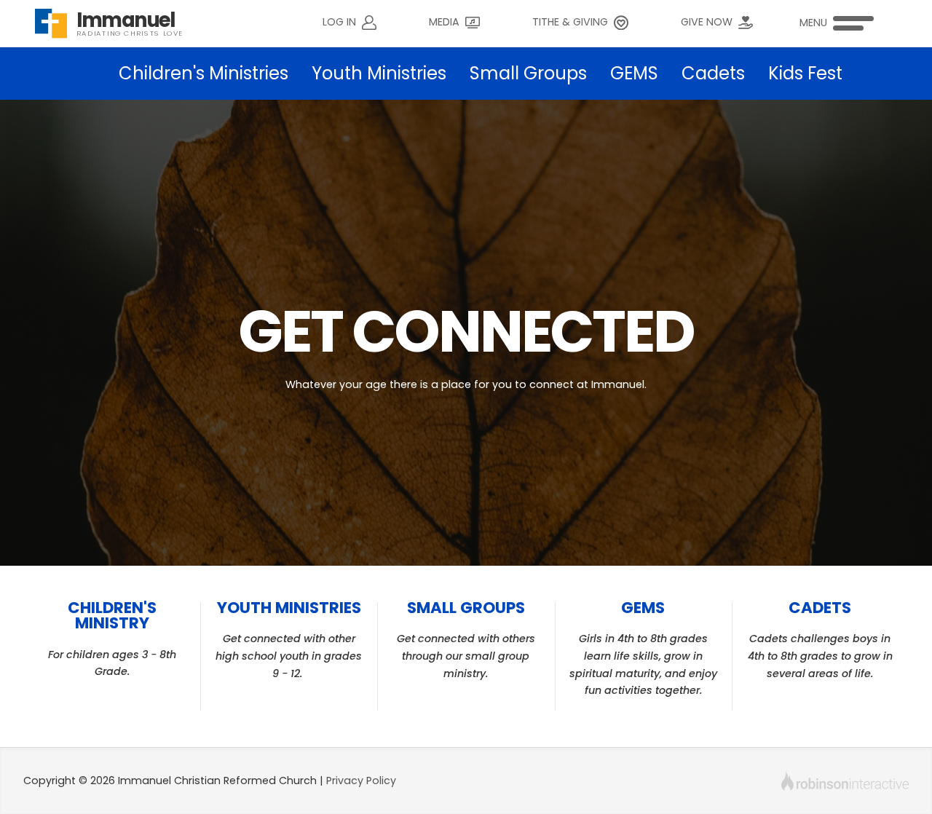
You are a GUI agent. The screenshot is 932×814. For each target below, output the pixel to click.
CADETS (820, 607)
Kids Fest (805, 73)
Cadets (713, 73)
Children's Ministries (203, 73)
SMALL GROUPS (466, 607)
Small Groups (528, 73)
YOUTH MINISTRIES (289, 607)
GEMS (634, 73)
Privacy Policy (361, 780)
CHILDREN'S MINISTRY (112, 615)
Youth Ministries (379, 73)
